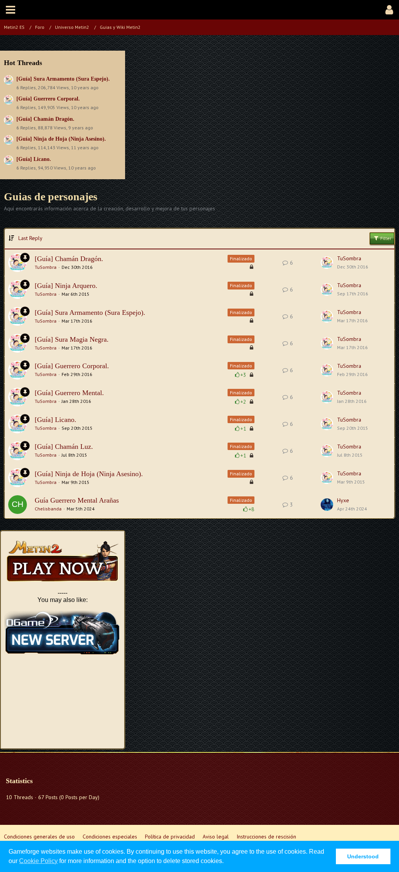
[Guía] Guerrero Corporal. (48, 99)
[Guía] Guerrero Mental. (69, 393)
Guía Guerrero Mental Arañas (77, 500)
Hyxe (343, 500)
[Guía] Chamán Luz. (64, 446)
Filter (385, 238)
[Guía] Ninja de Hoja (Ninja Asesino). (61, 139)
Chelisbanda (48, 509)
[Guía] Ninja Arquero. (66, 285)
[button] (10, 10)
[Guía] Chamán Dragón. (45, 119)
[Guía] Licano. (33, 159)
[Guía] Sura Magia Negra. (72, 339)
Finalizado (241, 258)
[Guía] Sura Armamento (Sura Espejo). (63, 79)
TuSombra (45, 267)
